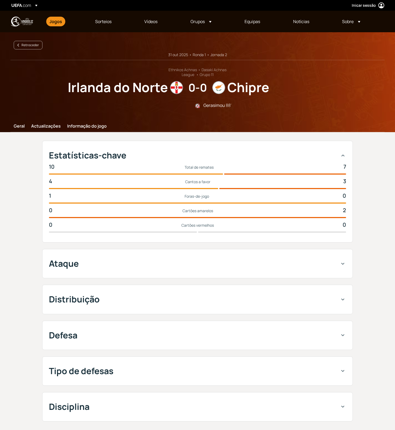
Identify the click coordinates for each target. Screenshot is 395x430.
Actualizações (46, 126)
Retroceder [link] (30, 45)
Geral (19, 126)
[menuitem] (65, 21)
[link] (56, 21)
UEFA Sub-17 (21, 21)
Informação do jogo (87, 126)
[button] (201, 21)
